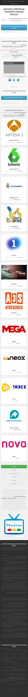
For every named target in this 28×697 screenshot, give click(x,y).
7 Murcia (14, 480)
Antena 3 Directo (14, 140)
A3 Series (14, 313)
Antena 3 (14, 470)
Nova (14, 456)
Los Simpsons (14, 226)
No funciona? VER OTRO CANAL (14, 98)
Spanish (14, 691)
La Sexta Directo (14, 169)
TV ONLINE (14, 466)
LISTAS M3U (10, 1)
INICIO (5, 1)
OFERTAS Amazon (14, 4)
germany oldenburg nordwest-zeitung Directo (16, 689)
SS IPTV (15, 1)
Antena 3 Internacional (14, 473)
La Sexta (14, 476)
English (14, 693)
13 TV (14, 399)
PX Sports (14, 284)
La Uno (14, 255)
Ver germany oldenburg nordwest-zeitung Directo (14, 27)
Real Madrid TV (14, 198)
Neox (14, 370)
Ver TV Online (21, 1)
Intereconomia (14, 428)
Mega (14, 341)
